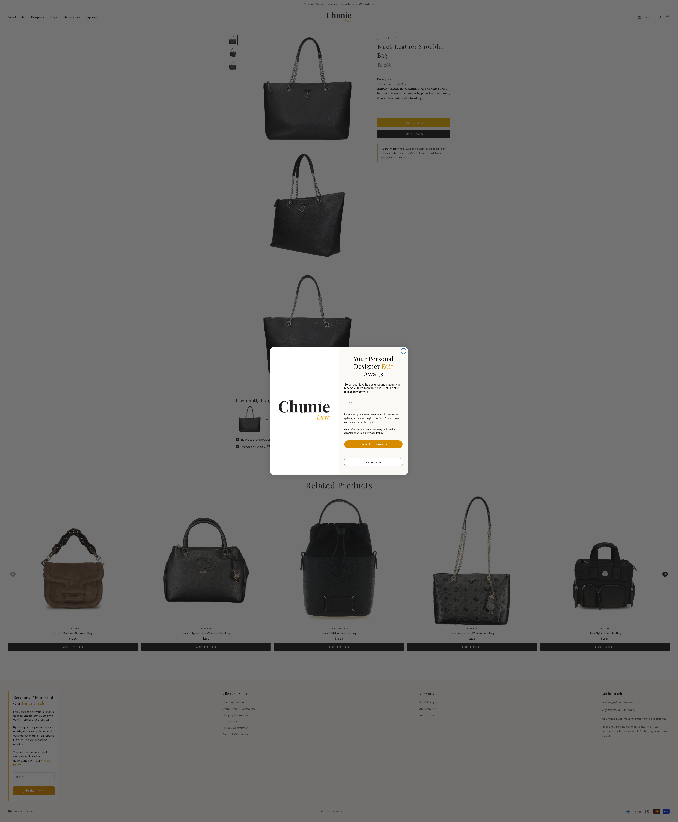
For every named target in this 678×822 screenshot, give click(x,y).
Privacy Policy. (375, 433)
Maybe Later (373, 462)
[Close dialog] (403, 351)
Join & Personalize (373, 444)
